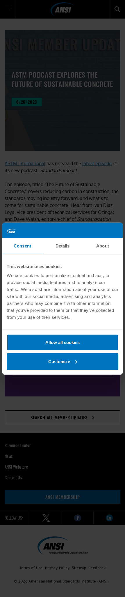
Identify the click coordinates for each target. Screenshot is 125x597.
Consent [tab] (22, 245)
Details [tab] (63, 245)
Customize (59, 361)
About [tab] (102, 245)
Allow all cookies (62, 342)
